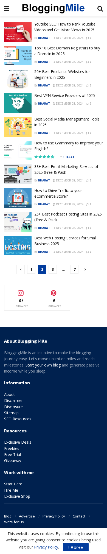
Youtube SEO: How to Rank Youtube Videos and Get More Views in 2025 (64, 27)
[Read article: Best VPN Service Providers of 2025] (18, 103)
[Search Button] (100, 8)
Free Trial (12, 454)
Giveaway (12, 460)
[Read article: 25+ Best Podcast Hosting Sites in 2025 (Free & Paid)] (18, 222)
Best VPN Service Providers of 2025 (64, 96)
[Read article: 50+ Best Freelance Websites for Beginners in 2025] (18, 79)
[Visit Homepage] (53, 8)
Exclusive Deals (17, 442)
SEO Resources (17, 418)
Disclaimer (13, 400)
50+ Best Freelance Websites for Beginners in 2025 (62, 75)
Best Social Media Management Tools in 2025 (67, 122)
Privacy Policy (54, 516)
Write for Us (14, 521)
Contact (79, 516)
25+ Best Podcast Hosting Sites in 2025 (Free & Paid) (68, 217)
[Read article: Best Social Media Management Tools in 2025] (18, 127)
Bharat (44, 38)
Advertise (27, 516)
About (9, 394)
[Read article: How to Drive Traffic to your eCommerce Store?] (18, 198)
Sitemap (11, 412)
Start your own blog (43, 365)
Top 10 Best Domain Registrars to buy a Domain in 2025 (67, 51)
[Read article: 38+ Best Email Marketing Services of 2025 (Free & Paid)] (18, 174)
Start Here (13, 483)
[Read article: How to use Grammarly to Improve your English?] (18, 151)
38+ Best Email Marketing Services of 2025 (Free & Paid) (66, 170)
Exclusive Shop (17, 496)
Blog (7, 516)
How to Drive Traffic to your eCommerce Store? (58, 194)
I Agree (75, 547)
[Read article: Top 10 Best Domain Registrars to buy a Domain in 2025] (18, 56)
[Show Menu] (6, 8)
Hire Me (11, 490)
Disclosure (13, 406)
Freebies (11, 448)
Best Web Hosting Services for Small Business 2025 (65, 241)
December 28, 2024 (69, 38)
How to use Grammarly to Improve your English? (68, 146)
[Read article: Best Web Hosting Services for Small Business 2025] (18, 246)
